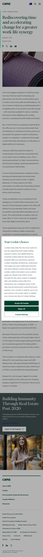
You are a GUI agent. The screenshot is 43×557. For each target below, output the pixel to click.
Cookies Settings (21, 314)
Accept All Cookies (21, 303)
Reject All (21, 309)
